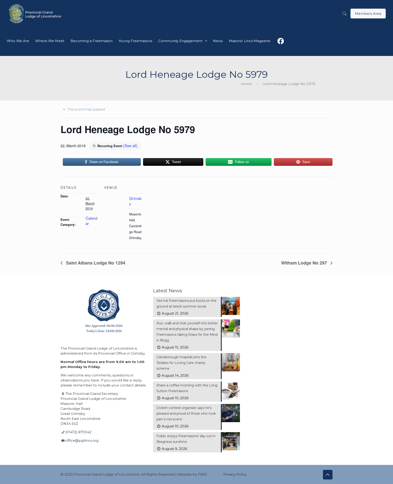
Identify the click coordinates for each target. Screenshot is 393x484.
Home (246, 84)
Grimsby (135, 201)
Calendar (91, 220)
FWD (202, 474)
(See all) (130, 145)
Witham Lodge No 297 (304, 263)
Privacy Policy (235, 474)
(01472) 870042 (78, 432)
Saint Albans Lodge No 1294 (95, 263)
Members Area (368, 13)
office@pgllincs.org (81, 440)
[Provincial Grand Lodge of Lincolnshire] (35, 13)
